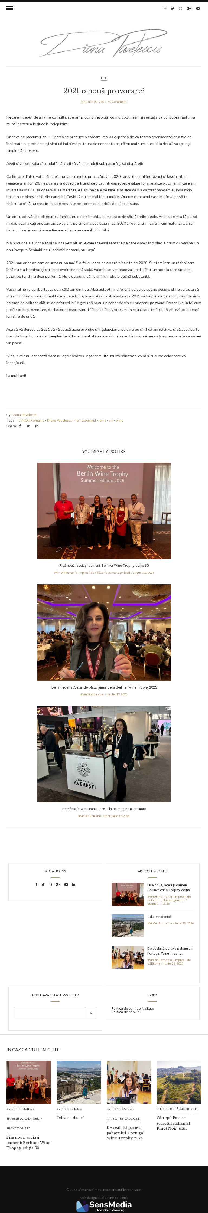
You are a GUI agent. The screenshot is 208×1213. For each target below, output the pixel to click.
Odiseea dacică (159, 917)
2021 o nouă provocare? (104, 91)
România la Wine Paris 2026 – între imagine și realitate (104, 809)
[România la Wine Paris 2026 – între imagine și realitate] (104, 755)
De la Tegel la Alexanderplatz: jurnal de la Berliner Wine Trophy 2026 (104, 687)
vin (111, 420)
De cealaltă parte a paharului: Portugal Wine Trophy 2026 (126, 1132)
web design (88, 1197)
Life (104, 78)
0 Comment (118, 102)
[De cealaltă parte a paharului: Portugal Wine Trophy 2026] (128, 957)
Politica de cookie (125, 1012)
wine (119, 420)
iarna (102, 420)
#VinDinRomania (31, 420)
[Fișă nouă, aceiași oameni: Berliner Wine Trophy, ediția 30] (104, 512)
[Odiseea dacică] (128, 925)
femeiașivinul (85, 420)
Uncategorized (119, 572)
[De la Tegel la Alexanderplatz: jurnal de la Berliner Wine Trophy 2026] (104, 634)
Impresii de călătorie (93, 572)
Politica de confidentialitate (133, 1009)
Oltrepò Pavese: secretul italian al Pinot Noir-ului (173, 1123)
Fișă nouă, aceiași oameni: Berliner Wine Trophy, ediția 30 (104, 565)
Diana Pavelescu (24, 415)
